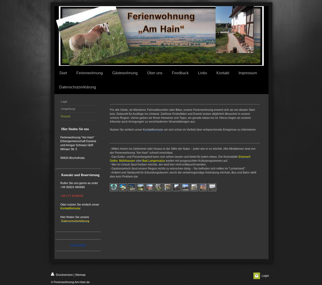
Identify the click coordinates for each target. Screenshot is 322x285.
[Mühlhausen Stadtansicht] (203, 187)
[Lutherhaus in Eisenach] (114, 187)
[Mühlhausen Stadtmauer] (212, 187)
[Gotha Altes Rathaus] (150, 187)
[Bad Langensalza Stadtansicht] (176, 187)
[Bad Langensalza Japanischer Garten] (167, 187)
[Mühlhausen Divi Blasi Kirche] (194, 187)
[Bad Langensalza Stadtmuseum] (185, 187)
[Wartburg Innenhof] (132, 187)
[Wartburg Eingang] (123, 187)
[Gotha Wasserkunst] (158, 187)
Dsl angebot (78, 245)
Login (265, 275)
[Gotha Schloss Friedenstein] (141, 187)
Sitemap (80, 275)
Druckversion (64, 275)
